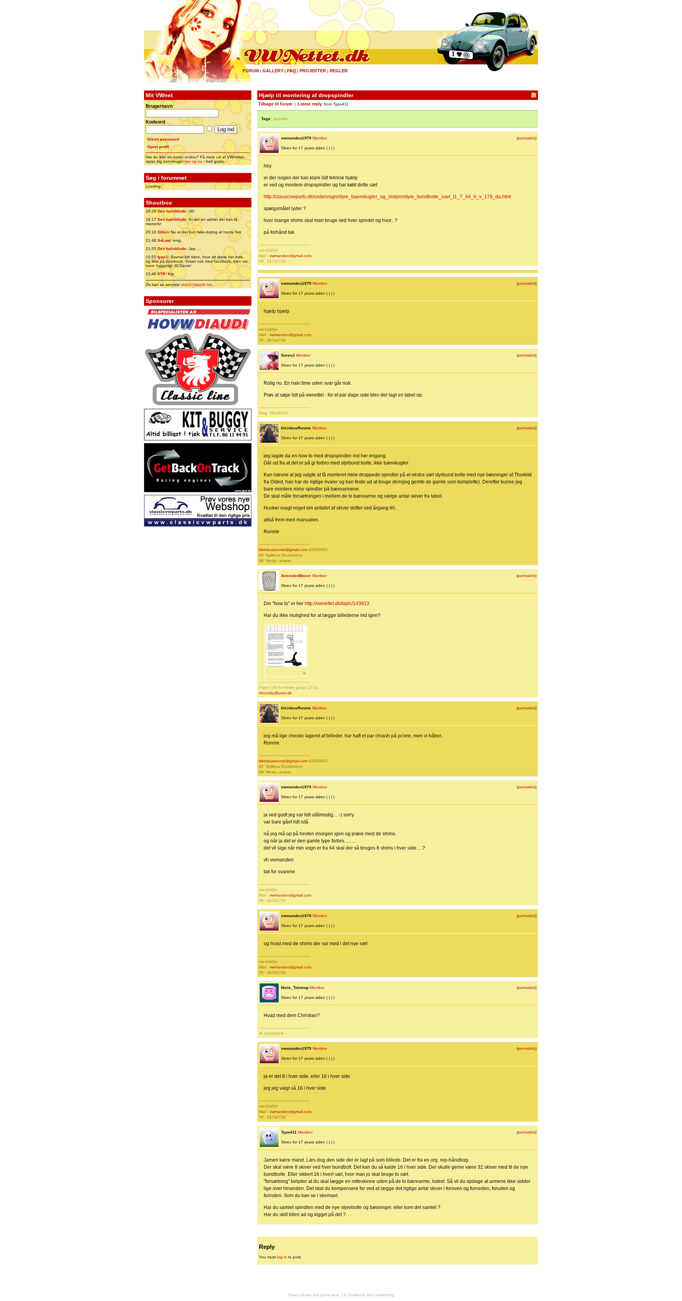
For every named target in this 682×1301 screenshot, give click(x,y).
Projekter (313, 70)
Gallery (272, 70)
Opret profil (158, 147)
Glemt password (163, 139)
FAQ (291, 70)
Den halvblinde (171, 211)
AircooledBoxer (296, 575)
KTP (161, 274)
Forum (251, 70)
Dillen (163, 232)
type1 (162, 257)
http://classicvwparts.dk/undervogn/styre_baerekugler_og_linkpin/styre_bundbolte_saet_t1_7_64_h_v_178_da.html (387, 196)
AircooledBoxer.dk (275, 693)
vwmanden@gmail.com (290, 256)
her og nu (193, 161)
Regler (339, 70)
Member (320, 138)
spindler (281, 119)
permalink (526, 138)
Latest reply (310, 104)
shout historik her (196, 284)
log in (282, 1257)
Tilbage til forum (275, 104)
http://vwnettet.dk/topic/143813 (337, 603)
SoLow (163, 240)
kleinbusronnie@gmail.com (283, 549)
